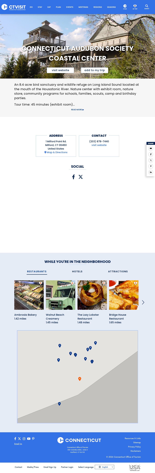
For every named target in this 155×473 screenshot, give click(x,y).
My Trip (135, 9)
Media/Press (33, 467)
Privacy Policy (134, 446)
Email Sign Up (50, 467)
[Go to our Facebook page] (15, 439)
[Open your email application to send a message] (150, 148)
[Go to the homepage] (13, 7)
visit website (60, 70)
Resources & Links (133, 438)
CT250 (125, 9)
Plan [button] (58, 7)
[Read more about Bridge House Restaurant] (124, 296)
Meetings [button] (83, 7)
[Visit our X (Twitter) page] (80, 177)
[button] (85, 359)
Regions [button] (97, 7)
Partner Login (67, 467)
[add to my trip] (40, 283)
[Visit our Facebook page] (73, 177)
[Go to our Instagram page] (24, 439)
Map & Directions (57, 152)
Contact (18, 467)
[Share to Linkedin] (150, 172)
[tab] (37, 272)
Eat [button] (49, 7)
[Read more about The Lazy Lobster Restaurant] (92, 296)
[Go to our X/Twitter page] (19, 439)
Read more (76, 109)
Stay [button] (40, 7)
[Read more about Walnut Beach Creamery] (60, 296)
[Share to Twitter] (150, 160)
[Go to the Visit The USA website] (134, 467)
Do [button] (31, 7)
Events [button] (69, 7)
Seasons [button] (111, 7)
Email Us (18, 443)
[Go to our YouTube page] (28, 439)
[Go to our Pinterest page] (33, 439)
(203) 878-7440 (99, 141)
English (105, 467)
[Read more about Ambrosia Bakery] (29, 296)
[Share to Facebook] (150, 154)
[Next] (143, 302)
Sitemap (137, 442)
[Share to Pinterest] (150, 166)
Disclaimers (136, 450)
